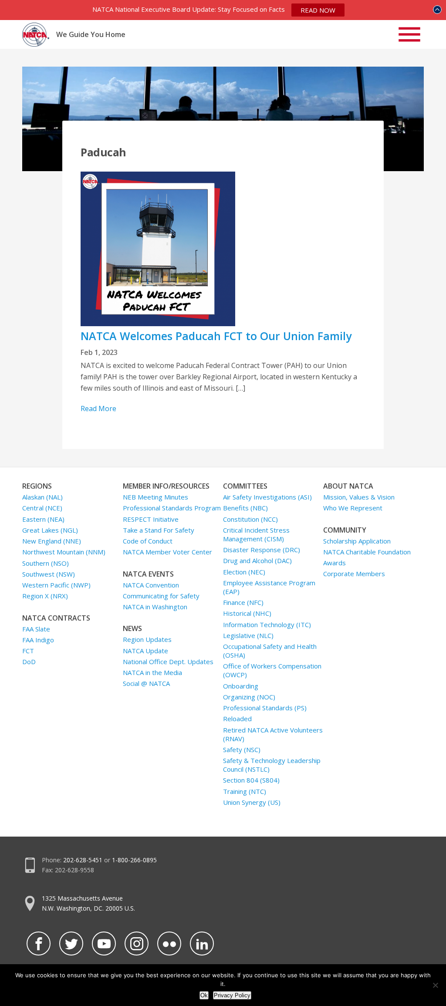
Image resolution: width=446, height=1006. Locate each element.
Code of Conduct (147, 541)
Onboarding (240, 686)
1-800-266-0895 (134, 860)
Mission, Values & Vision (359, 497)
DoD (29, 661)
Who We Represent (352, 507)
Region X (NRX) (45, 595)
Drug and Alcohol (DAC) (257, 560)
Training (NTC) (244, 791)
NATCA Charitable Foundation (367, 551)
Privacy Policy (232, 995)
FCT (28, 650)
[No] (435, 985)
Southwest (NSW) (48, 574)
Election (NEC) (244, 571)
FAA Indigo (38, 639)
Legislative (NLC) (248, 635)
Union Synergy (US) (251, 802)
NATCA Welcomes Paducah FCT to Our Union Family (216, 335)
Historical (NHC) (247, 613)
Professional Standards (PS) (265, 707)
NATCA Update (145, 650)
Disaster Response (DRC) (261, 549)
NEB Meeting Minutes (155, 497)
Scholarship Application (357, 541)
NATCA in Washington (155, 606)
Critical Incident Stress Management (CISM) (256, 534)
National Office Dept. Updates (168, 661)
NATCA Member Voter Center (167, 551)
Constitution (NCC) (250, 519)
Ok (204, 995)
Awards (334, 562)
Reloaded (237, 718)
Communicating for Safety (161, 595)
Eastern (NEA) (43, 519)
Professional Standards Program (172, 507)
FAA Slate (36, 629)
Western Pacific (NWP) (56, 585)
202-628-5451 (82, 860)
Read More (98, 408)
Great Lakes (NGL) (50, 530)
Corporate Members (354, 573)
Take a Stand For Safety (158, 530)
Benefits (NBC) (245, 507)
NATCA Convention (151, 585)
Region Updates (147, 639)
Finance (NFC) (243, 602)
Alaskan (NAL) (42, 497)
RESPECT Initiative (151, 519)
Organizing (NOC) (249, 696)
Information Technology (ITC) (267, 624)
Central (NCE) (42, 507)
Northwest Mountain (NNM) (63, 551)
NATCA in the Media (152, 672)
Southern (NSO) (45, 563)
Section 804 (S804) (251, 780)
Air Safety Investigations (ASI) (267, 497)
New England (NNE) (51, 541)
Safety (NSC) (241, 749)
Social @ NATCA (146, 683)
